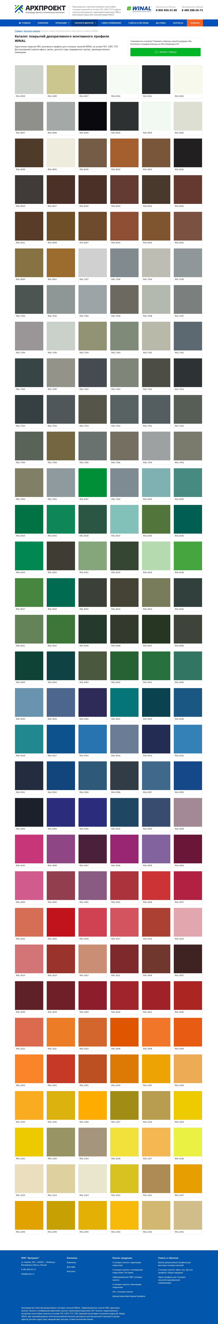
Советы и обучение (168, 1258)
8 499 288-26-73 (192, 10)
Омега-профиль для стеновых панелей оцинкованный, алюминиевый (171, 1280)
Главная (18, 31)
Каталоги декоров (32, 31)
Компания (72, 1258)
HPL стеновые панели (123, 1292)
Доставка (71, 1267)
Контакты (71, 1271)
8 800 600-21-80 (166, 10)
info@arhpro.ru (27, 1274)
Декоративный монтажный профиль (129, 1296)
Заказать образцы (168, 52)
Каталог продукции (122, 1258)
